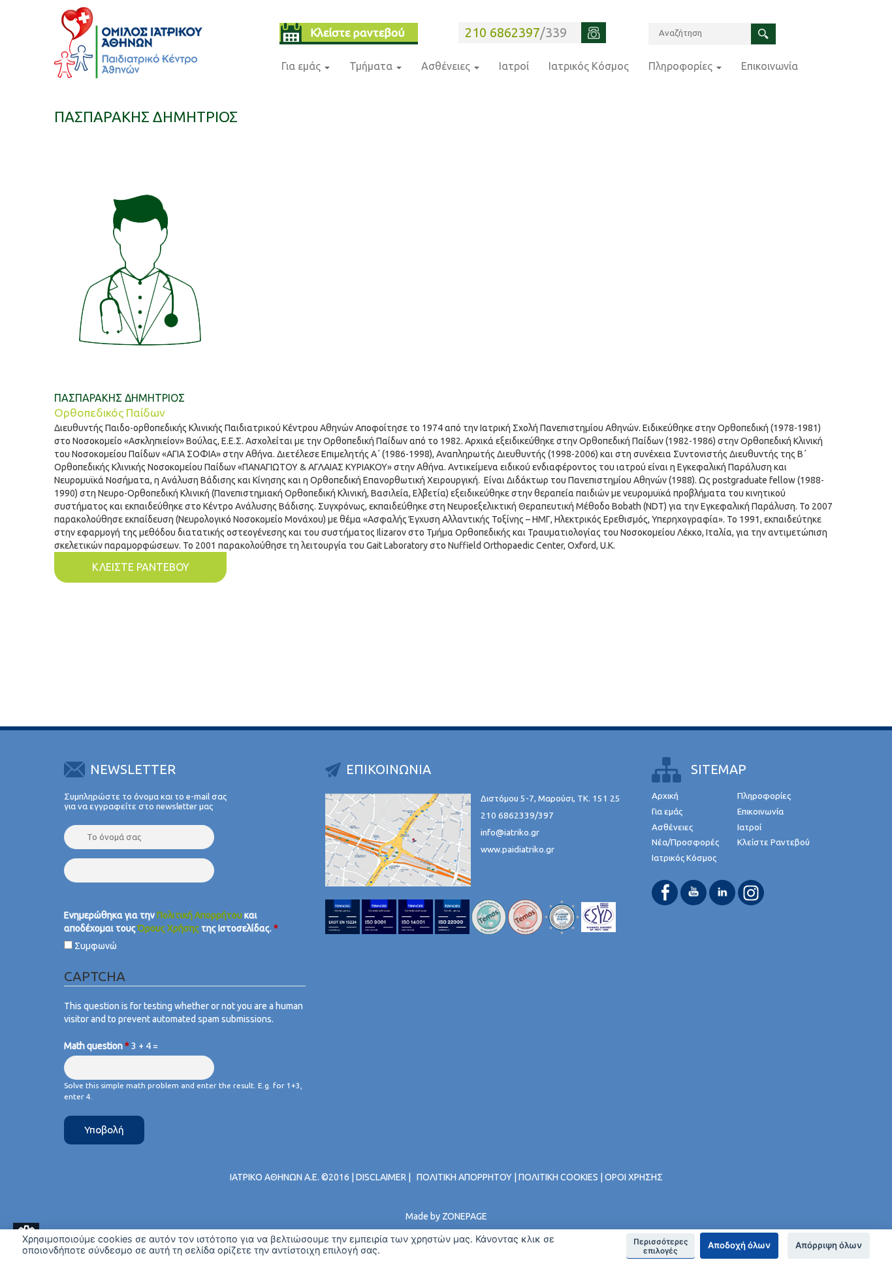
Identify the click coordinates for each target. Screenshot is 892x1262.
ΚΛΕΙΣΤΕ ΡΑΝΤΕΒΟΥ (140, 567)
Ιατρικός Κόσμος (589, 66)
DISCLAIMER (381, 1177)
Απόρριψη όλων (828, 1245)
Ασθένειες (447, 66)
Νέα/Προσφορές (685, 842)
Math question (96, 1046)
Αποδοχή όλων (739, 1245)
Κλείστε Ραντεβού (773, 842)
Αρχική (665, 796)
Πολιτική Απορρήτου (199, 915)
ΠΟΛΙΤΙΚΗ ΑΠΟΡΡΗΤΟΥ (464, 1177)
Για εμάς (302, 66)
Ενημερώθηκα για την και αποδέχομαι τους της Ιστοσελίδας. (171, 921)
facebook (665, 892)
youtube (693, 892)
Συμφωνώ (95, 946)
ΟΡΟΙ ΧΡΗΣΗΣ (634, 1177)
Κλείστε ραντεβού (358, 32)
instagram (751, 892)
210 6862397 (502, 32)
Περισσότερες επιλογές (660, 1246)
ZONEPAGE (464, 1216)
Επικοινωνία (769, 66)
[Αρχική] (128, 42)
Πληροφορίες (681, 66)
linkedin (722, 892)
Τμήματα (372, 66)
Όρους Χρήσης (168, 928)
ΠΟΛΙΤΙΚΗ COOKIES (558, 1177)
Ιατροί (514, 66)
